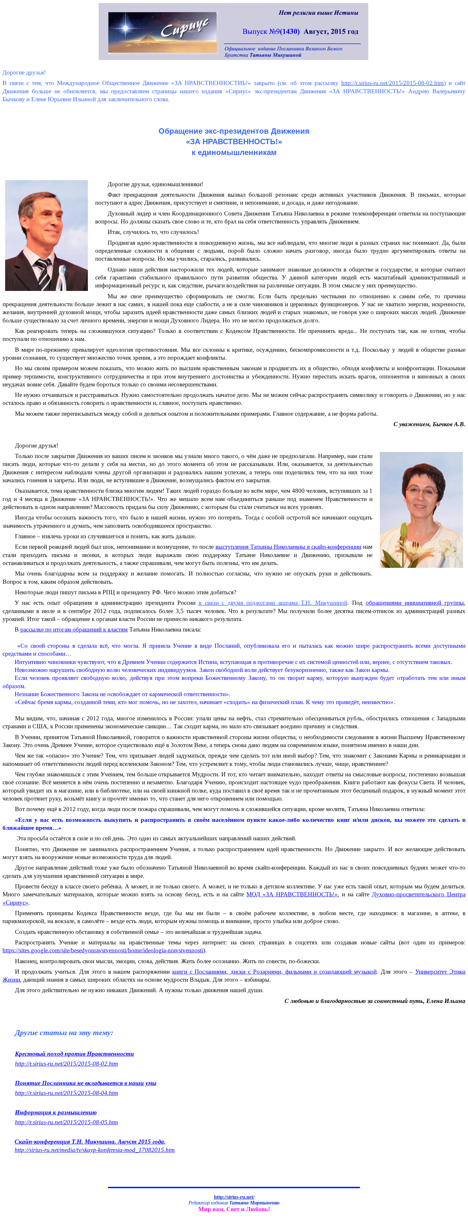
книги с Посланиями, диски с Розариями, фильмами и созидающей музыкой (274, 971)
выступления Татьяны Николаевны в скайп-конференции (288, 546)
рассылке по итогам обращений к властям (74, 629)
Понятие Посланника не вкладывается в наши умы (85, 1083)
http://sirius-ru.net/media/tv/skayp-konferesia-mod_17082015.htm (95, 1150)
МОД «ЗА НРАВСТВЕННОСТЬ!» (292, 894)
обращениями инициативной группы (415, 602)
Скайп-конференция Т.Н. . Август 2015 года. (90, 1141)
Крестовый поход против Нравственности (74, 1053)
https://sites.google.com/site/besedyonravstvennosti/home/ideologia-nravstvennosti (103, 950)
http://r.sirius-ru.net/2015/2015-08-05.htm (66, 1122)
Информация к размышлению (56, 1112)
